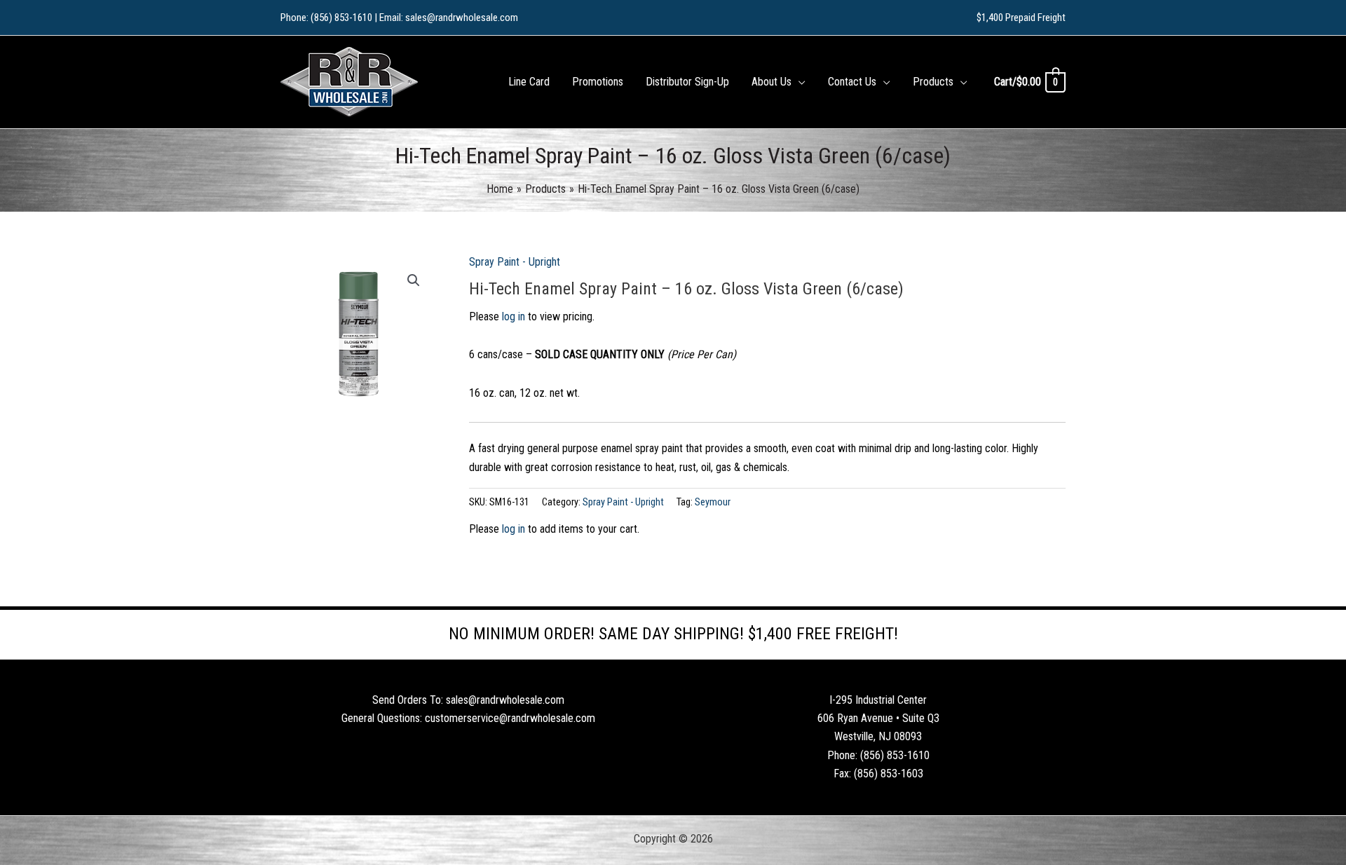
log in (513, 316)
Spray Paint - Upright (514, 261)
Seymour (712, 502)
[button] (798, 82)
